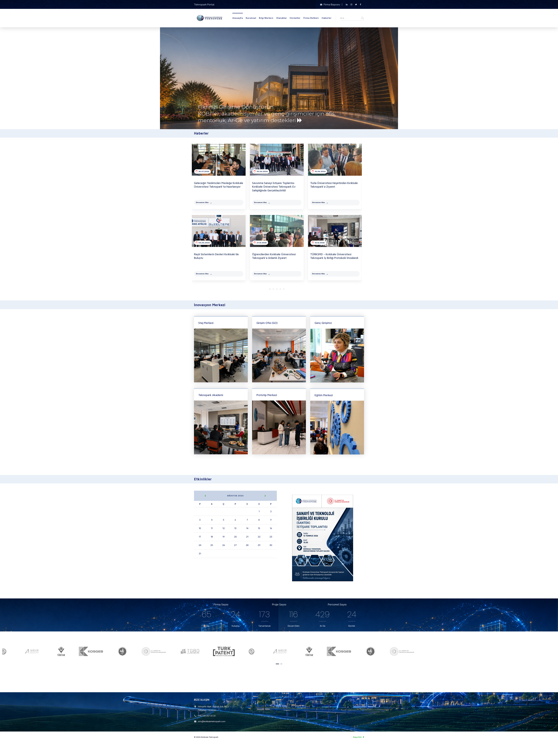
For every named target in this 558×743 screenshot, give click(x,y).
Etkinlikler (203, 479)
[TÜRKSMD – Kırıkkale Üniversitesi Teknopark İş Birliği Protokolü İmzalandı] (335, 231)
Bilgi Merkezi (266, 18)
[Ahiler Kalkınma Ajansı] (73, 651)
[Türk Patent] (17, 651)
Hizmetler (295, 18)
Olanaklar (281, 18)
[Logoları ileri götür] (281, 663)
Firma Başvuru (332, 4)
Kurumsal (251, 18)
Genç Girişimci (323, 322)
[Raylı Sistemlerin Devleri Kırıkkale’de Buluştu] (218, 231)
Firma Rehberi (311, 18)
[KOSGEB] (132, 651)
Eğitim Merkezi (324, 395)
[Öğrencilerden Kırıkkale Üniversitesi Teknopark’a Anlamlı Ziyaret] (276, 231)
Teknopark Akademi (210, 395)
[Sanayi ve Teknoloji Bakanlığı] (195, 651)
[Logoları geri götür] (277, 663)
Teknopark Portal (204, 4)
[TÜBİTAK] (102, 651)
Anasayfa (237, 18)
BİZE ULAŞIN (201, 699)
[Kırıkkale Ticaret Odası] (45, 651)
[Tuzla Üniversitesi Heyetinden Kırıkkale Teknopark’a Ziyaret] (335, 160)
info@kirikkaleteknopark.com (211, 721)
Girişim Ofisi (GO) (267, 322)
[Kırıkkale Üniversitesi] (163, 651)
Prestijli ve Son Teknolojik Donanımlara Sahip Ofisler (234, 108)
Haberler (326, 18)
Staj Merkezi (205, 322)
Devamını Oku (202, 202)
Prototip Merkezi (266, 395)
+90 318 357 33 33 (206, 715)
